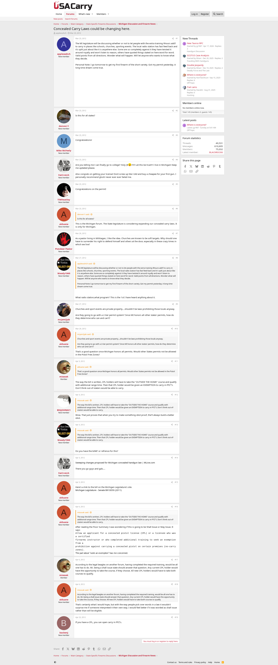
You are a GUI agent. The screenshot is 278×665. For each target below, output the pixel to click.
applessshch (61, 33)
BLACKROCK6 (216, 152)
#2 (177, 110)
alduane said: (83, 367)
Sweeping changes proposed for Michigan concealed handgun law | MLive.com (115, 462)
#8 (177, 258)
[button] (92, 14)
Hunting (190, 95)
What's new (84, 13)
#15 (176, 482)
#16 (176, 506)
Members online (192, 103)
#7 (177, 233)
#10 (176, 328)
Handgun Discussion (196, 51)
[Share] (173, 38)
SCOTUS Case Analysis (198, 55)
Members (101, 13)
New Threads (190, 38)
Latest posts (189, 120)
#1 (177, 38)
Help (210, 662)
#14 (176, 457)
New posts (58, 19)
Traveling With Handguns (198, 61)
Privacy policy (200, 662)
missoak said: (83, 400)
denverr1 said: (83, 214)
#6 (177, 208)
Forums (70, 13)
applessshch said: (84, 263)
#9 (177, 304)
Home (59, 13)
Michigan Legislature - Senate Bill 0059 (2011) (98, 490)
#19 (176, 617)
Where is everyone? (196, 74)
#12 (176, 394)
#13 (176, 424)
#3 (177, 135)
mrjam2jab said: (84, 334)
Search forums (71, 19)
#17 (176, 559)
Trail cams (192, 87)
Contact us (172, 662)
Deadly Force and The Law (198, 70)
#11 (176, 361)
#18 (176, 584)
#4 (177, 159)
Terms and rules (185, 662)
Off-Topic (191, 83)
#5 (177, 184)
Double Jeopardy (195, 65)
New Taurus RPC (195, 43)
